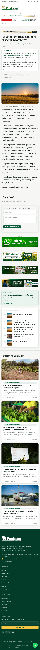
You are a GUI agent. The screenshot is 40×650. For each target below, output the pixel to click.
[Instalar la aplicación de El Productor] (20, 16)
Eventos (3, 580)
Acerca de (4, 598)
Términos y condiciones (21, 645)
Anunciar (4, 604)
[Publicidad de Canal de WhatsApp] (20, 242)
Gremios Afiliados (6, 601)
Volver (6, 24)
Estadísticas (5, 589)
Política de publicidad (7, 647)
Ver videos (7, 303)
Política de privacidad (7, 645)
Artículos (4, 576)
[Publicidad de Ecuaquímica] (20, 283)
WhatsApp (12, 74)
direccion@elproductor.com (12, 559)
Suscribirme (20, 627)
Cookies (17, 647)
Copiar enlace (8, 77)
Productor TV (5, 583)
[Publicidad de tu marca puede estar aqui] (20, 256)
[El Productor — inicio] (10, 8)
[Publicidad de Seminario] (20, 32)
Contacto (4, 607)
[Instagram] (32, 1)
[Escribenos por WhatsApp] (35, 645)
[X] (34, 1)
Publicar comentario (12, 226)
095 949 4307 (8, 561)
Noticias (3, 570)
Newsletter (4, 611)
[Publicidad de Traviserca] (20, 269)
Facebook (21, 74)
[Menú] (37, 8)
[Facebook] (29, 1)
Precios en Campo (7, 573)
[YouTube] (37, 1)
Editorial (3, 586)
